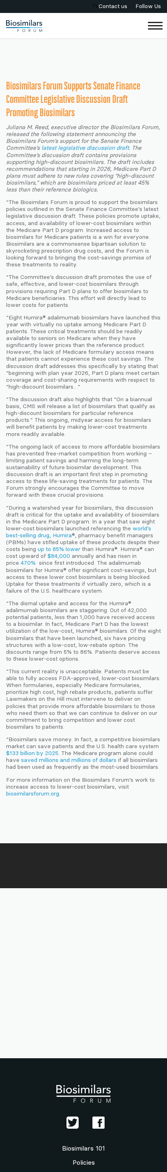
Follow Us (148, 6)
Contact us (112, 6)
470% (29, 562)
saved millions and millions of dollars (68, 760)
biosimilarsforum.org (32, 793)
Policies (84, 1162)
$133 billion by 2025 (32, 753)
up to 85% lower (59, 549)
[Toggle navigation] (155, 26)
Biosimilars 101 (83, 1148)
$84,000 (58, 556)
